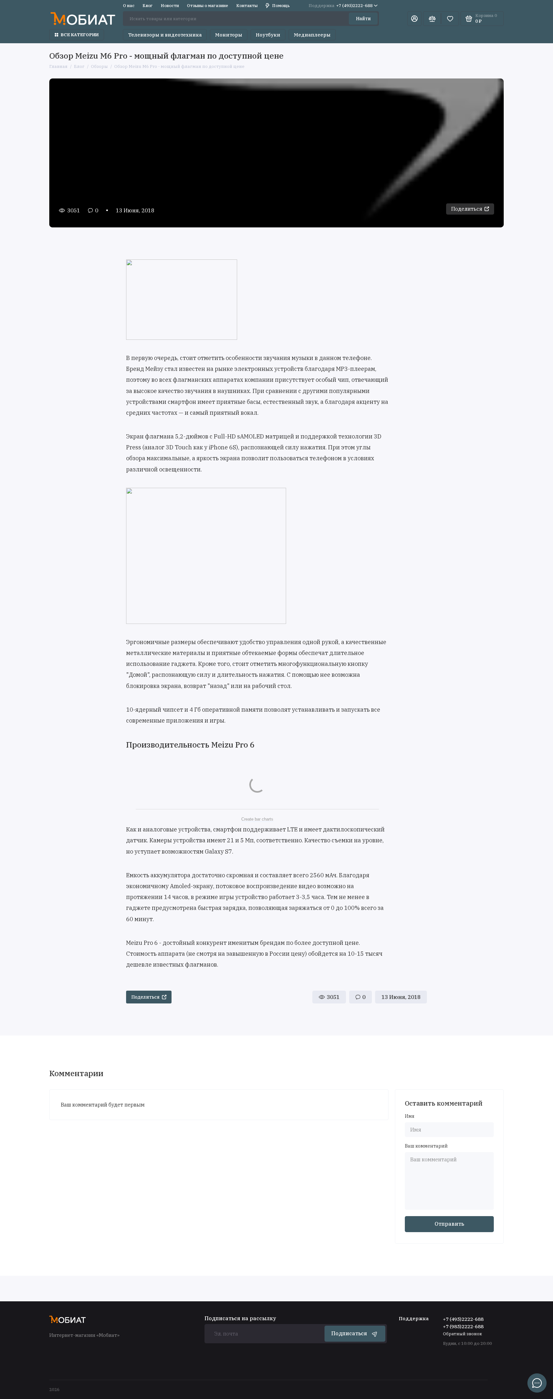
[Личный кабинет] (414, 18)
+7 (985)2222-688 (463, 1326)
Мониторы (228, 35)
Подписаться (349, 1333)
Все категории (80, 34)
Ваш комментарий (426, 1146)
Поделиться (466, 209)
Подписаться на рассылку (240, 1318)
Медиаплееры (312, 35)
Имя (409, 1116)
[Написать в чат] (537, 1383)
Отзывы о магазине (207, 5)
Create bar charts (257, 819)
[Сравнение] (432, 18)
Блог (147, 5)
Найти (363, 18)
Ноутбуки (268, 35)
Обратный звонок (462, 1334)
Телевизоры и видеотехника (165, 35)
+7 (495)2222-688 (341, 5)
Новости (170, 5)
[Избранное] (450, 18)
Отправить (449, 1224)
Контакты (247, 5)
